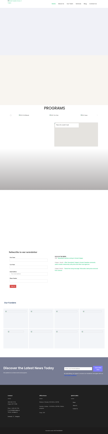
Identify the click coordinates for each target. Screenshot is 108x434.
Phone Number (13, 278)
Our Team (70, 4)
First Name (12, 257)
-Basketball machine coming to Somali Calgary (70, 258)
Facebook (10, 416)
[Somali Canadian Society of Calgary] (16, 4)
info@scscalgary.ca (15, 410)
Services (78, 4)
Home (54, 4)
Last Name (12, 264)
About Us (61, 4)
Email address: (13, 271)
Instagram (17, 416)
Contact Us (93, 4)
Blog (85, 4)
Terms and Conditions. (70, 375)
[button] (11, 115)
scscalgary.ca (15, 412)
